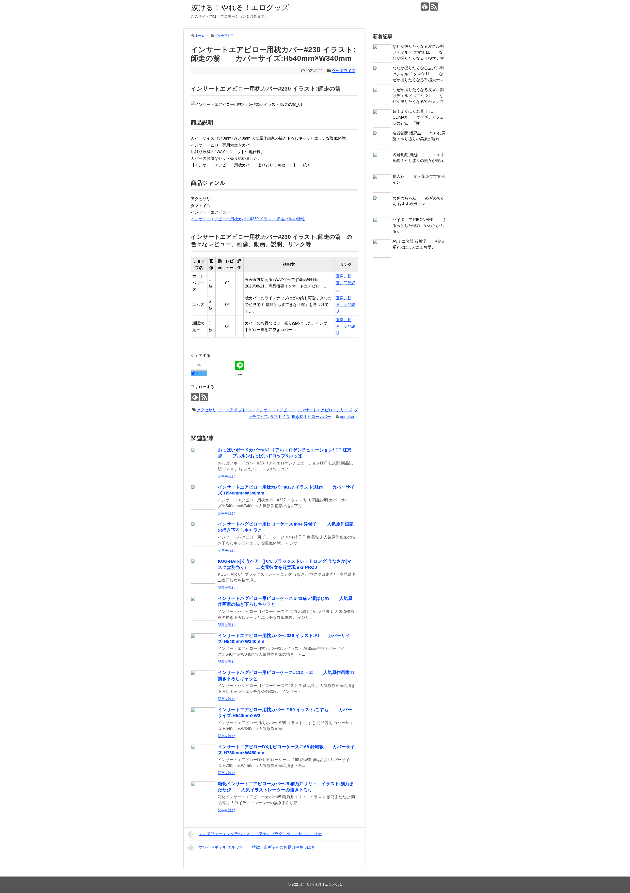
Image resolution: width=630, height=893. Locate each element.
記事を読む (226, 476)
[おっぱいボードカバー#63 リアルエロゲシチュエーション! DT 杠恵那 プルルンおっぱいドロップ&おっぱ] (203, 460)
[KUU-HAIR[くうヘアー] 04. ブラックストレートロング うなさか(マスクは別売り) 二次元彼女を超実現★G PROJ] (203, 571)
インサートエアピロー (275, 410)
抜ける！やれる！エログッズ (240, 7)
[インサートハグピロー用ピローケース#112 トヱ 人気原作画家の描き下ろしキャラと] (203, 682)
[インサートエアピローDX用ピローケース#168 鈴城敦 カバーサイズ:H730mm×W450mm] (203, 757)
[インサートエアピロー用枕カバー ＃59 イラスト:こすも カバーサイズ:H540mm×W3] (203, 719)
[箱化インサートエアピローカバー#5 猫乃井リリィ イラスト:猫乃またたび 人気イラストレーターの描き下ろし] (203, 793)
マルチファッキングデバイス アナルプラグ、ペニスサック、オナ (260, 834)
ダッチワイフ (343, 71)
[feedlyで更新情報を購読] (425, 6)
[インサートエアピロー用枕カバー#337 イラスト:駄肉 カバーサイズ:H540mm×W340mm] (203, 497)
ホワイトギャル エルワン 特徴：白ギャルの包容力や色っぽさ (257, 847)
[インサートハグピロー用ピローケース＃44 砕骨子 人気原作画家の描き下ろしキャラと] (203, 534)
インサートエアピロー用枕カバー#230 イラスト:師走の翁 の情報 (248, 219)
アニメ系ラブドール (236, 410)
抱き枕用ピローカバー (311, 417)
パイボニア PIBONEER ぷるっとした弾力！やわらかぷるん (420, 226)
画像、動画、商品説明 (345, 282)
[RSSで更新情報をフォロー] (434, 6)
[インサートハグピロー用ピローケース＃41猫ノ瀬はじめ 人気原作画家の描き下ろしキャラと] (203, 608)
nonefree (347, 417)
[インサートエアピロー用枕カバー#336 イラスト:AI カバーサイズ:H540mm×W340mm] (203, 645)
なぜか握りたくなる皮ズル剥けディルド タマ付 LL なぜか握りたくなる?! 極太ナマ (418, 74)
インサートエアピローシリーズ (324, 410)
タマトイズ (280, 417)
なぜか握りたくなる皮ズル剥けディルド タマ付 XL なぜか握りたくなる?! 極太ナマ (418, 96)
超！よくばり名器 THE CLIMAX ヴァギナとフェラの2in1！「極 (418, 117)
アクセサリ (206, 410)
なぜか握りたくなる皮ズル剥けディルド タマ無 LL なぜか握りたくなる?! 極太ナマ (418, 52)
